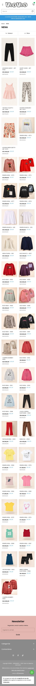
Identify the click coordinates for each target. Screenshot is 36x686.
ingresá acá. (31, 668)
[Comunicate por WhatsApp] (32, 672)
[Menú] (2, 5)
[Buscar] (32, 11)
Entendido (6, 682)
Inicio (3, 23)
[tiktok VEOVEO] (23, 655)
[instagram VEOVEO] (13, 655)
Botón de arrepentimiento (18, 670)
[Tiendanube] (18, 673)
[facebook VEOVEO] (18, 655)
